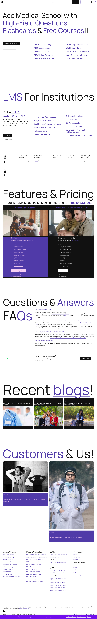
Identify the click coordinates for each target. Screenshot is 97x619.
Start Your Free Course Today (11, 43)
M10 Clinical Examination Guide (11, 576)
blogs (71, 389)
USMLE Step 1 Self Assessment (78, 44)
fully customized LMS (15, 114)
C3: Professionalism (74, 123)
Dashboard (84, 2)
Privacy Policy (77, 574)
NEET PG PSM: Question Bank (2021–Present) (58, 579)
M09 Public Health (8, 574)
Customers (33, 453)
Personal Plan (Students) (25, 208)
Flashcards (19, 30)
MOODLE (36, 161)
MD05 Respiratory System (33, 564)
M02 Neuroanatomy (42, 48)
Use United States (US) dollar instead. (76, 617)
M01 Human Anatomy (42, 44)
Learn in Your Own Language (45, 117)
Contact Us (7, 135)
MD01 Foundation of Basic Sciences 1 (36, 554)
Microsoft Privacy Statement (24, 608)
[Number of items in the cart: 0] (91, 1)
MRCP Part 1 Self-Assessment (58, 562)
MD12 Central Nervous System (34, 581)
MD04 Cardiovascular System (34, 562)
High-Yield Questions (35, 22)
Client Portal (76, 559)
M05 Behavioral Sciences (44, 58)
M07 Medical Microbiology (10, 569)
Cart (74, 570)
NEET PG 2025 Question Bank (77, 51)
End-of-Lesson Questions (44, 127)
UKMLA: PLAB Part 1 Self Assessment (60, 573)
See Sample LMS (8, 139)
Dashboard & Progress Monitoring (47, 124)
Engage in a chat (85, 358)
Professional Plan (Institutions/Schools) (72, 208)
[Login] (95, 1)
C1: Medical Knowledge (75, 116)
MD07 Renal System (31, 569)
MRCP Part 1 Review (55, 565)
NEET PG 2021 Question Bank (58, 582)
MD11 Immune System (32, 579)
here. (51, 338)
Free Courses (63, 30)
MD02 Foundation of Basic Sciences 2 (36, 557)
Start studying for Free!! (18, 271)
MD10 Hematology (31, 576)
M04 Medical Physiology (44, 55)
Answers (75, 302)
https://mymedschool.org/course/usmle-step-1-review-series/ (69, 338)
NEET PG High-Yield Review (76, 55)
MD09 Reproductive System (34, 574)
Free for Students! (81, 203)
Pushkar (5, 496)
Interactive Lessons (42, 134)
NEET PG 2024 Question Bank (58, 585)
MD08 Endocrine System (33, 571)
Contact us (76, 557)
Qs (24, 315)
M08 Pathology (7, 571)
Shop (74, 572)
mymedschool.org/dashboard (60, 314)
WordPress (44, 160)
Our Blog (75, 554)
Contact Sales (63, 271)
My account (76, 565)
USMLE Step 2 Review (74, 58)
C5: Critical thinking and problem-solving (75, 131)
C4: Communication (74, 126)
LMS (13, 97)
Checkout (76, 567)
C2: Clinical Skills (72, 119)
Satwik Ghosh (53, 534)
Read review (6, 504)
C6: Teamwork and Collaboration (79, 135)
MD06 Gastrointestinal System (34, 566)
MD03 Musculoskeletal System (34, 559)
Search (75, 2)
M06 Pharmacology (8, 566)
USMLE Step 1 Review (74, 48)
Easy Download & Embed (44, 120)
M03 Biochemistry (41, 51)
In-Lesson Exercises (42, 131)
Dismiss (89, 617)
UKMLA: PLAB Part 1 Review (57, 570)
